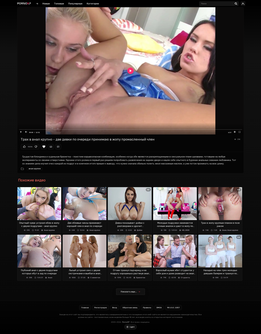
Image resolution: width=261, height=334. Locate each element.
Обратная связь (129, 308)
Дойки (139, 230)
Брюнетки (140, 278)
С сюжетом (95, 278)
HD (183, 230)
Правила (147, 308)
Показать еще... (129, 292)
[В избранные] (44, 146)
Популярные (75, 3)
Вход (114, 308)
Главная (37, 3)
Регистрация (100, 308)
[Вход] (243, 3)
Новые (46, 3)
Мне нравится (24, 147)
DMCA (159, 308)
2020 (187, 230)
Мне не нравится (36, 147)
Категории (93, 3)
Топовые (59, 3)
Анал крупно (35, 169)
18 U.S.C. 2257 (173, 308)
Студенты (185, 278)
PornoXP (125, 322)
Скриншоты (51, 146)
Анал (224, 230)
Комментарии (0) (58, 146)
